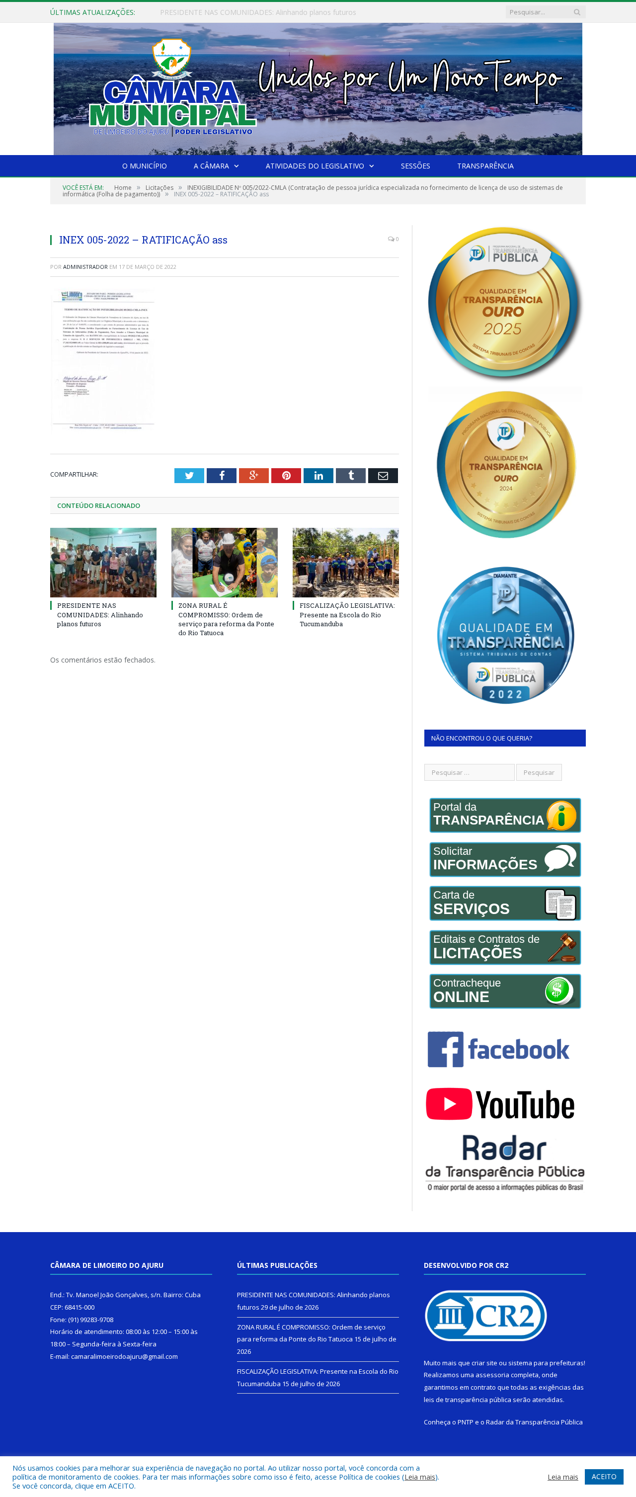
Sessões (415, 165)
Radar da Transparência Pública (534, 1421)
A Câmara (211, 165)
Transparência (485, 165)
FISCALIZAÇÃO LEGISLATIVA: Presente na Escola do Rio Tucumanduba (347, 614)
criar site (484, 1362)
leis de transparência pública (467, 1399)
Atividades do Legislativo (315, 165)
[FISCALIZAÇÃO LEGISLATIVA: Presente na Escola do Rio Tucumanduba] (346, 562)
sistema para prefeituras (546, 1362)
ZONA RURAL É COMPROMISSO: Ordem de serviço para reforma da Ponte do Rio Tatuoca (274, 12)
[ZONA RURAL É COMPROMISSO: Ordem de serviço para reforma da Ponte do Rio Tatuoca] (224, 562)
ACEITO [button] (604, 1476)
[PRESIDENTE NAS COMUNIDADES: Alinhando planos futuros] (103, 562)
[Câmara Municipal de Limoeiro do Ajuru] (318, 86)
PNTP (466, 1421)
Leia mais (419, 1477)
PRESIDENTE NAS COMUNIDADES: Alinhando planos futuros (100, 614)
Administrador (85, 266)
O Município (144, 165)
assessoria (492, 1374)
